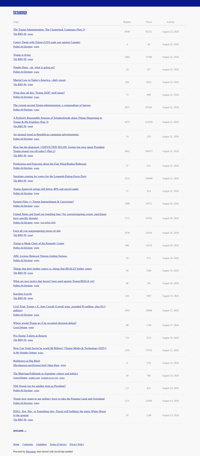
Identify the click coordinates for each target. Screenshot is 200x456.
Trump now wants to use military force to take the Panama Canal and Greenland (59, 398)
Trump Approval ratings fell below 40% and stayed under (46, 188)
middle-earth (34, 378)
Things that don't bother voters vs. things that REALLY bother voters (52, 268)
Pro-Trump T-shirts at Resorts (30, 335)
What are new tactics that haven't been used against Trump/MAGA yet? (54, 281)
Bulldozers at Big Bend (26, 360)
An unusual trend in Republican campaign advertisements (46, 134)
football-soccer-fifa (49, 378)
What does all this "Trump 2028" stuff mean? (39, 92)
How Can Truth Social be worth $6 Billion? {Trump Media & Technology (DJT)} (60, 348)
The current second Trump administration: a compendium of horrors (52, 105)
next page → (20, 430)
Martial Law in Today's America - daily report (39, 80)
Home (16, 444)
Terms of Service (58, 444)
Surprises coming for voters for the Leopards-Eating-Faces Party (50, 176)
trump (30, 34)
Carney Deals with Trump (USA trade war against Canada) (46, 42)
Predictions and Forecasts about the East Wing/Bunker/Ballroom (49, 163)
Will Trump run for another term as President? (39, 386)
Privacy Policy (77, 444)
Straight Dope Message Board (16, 3)
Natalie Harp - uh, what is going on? (34, 67)
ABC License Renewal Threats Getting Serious (40, 256)
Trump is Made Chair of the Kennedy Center (38, 243)
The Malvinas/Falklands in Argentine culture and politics (45, 373)
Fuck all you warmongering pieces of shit (36, 230)
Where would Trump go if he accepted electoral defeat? (44, 323)
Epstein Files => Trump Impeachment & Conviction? (43, 201)
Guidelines (41, 444)
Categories (27, 444)
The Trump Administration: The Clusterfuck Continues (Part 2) (49, 29)
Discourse (31, 451)
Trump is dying (22, 54)
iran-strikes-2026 (47, 222)
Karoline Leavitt (22, 293)
